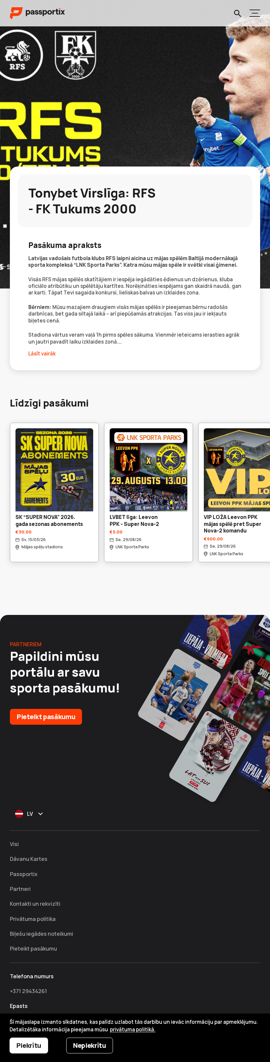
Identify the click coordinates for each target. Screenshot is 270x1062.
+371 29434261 (28, 991)
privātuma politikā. (132, 1029)
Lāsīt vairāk (42, 353)
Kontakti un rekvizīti (35, 903)
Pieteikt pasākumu (46, 716)
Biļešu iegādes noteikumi (41, 933)
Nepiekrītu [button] (89, 1045)
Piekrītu (28, 1045)
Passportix (24, 874)
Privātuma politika (33, 919)
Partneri (20, 889)
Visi (14, 844)
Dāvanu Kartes (28, 859)
